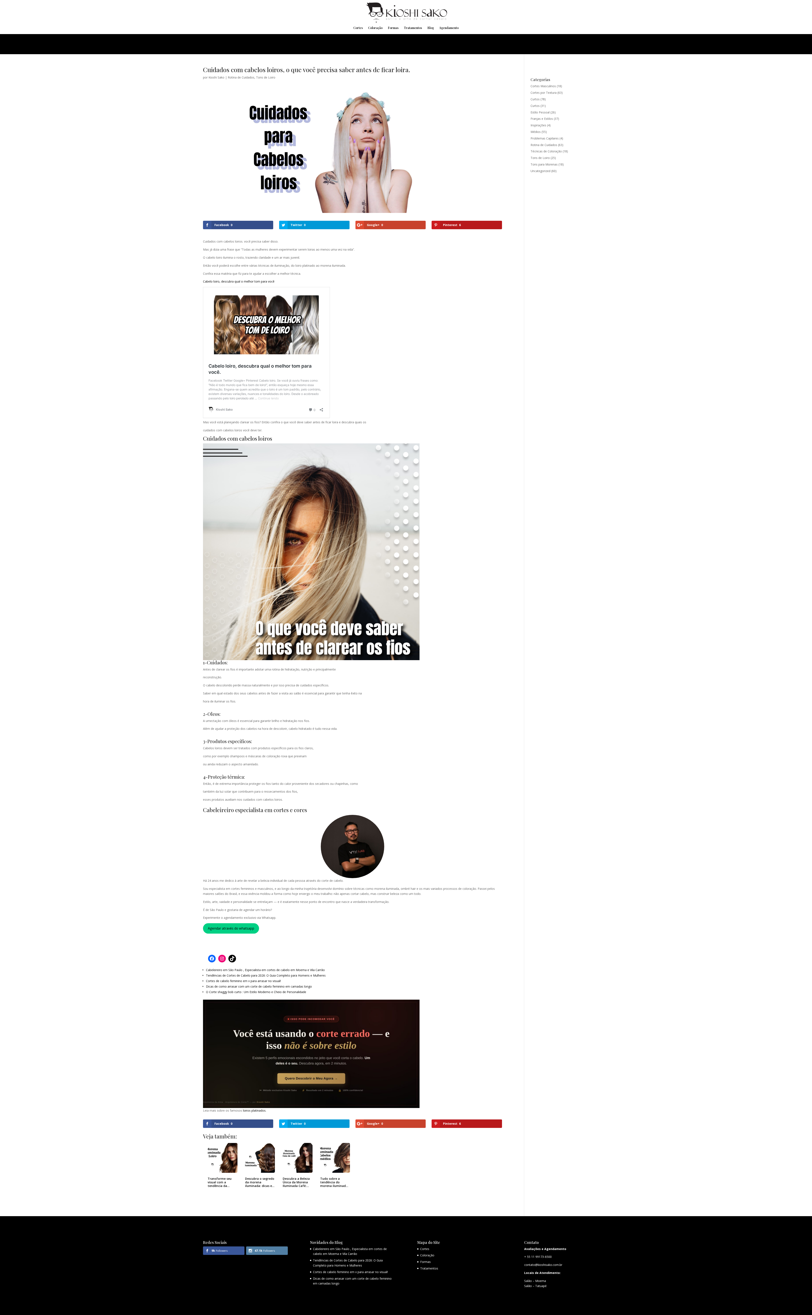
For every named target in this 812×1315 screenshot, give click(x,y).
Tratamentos (413, 28)
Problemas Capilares (545, 138)
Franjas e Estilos (542, 119)
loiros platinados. (254, 1110)
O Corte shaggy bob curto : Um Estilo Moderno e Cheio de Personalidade (256, 992)
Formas (393, 28)
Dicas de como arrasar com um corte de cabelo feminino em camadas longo (259, 986)
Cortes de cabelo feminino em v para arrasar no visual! (243, 981)
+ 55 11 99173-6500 (538, 1257)
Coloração (375, 28)
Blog (430, 28)
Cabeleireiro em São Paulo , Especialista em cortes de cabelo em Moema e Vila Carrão (265, 970)
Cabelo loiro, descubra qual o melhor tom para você (238, 281)
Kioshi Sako (216, 77)
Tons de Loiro (265, 77)
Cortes (358, 28)
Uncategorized (540, 171)
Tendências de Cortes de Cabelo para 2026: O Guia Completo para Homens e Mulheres (266, 975)
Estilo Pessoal (540, 112)
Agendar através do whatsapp (231, 928)
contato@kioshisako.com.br (543, 1265)
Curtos (535, 99)
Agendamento (449, 28)
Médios (536, 132)
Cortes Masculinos (543, 86)
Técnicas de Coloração (546, 151)
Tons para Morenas (544, 164)
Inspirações (538, 125)
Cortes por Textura (544, 93)
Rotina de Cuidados (241, 77)
